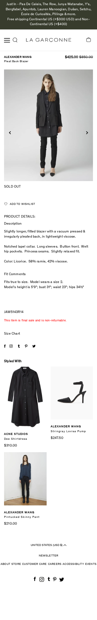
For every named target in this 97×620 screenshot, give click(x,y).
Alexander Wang (18, 57)
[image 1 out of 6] (48, 125)
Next (86, 132)
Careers (54, 564)
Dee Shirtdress (15, 439)
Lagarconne (48, 40)
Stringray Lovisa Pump (68, 431)
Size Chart (12, 334)
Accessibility (73, 564)
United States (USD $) (47, 545)
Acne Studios (16, 434)
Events (90, 564)
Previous (10, 132)
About (5, 564)
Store (16, 564)
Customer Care (34, 564)
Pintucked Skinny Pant (22, 517)
